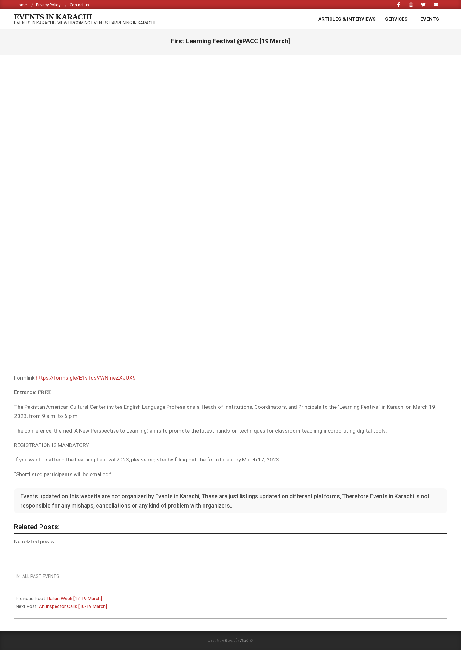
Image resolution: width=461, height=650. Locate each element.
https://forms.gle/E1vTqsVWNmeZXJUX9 (86, 378)
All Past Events (40, 576)
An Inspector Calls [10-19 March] (73, 606)
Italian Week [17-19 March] (74, 598)
